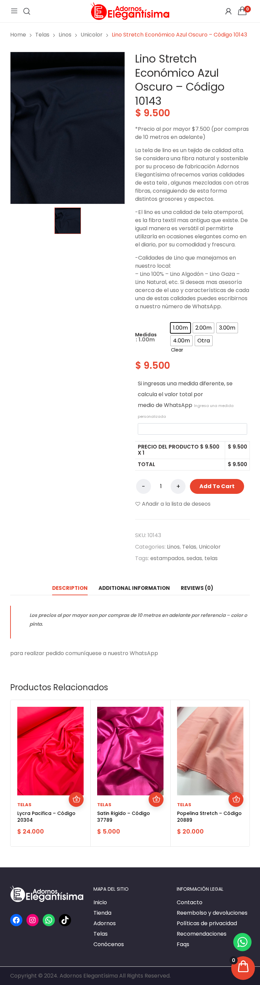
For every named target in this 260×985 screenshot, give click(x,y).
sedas (194, 558)
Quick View (76, 784)
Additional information (134, 588)
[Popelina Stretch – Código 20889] (210, 751)
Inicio (100, 902)
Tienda (102, 913)
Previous (17, 773)
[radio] (180, 328)
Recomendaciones (201, 934)
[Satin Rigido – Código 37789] (130, 751)
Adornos (104, 923)
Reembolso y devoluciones (212, 913)
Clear (177, 350)
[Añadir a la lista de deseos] (76, 769)
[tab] (70, 588)
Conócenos (108, 944)
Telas (189, 547)
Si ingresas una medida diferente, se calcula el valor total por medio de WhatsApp (186, 399)
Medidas (146, 334)
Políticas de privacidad (207, 923)
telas (211, 558)
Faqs (183, 944)
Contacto (189, 902)
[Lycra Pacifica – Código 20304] (50, 751)
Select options (76, 799)
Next (242, 773)
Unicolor (210, 547)
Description (70, 588)
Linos (173, 547)
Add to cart (217, 486)
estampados (167, 558)
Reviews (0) (197, 588)
